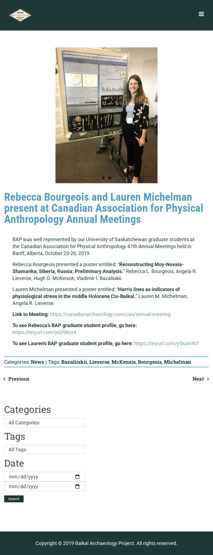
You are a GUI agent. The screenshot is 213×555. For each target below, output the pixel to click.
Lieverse (99, 361)
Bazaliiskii (74, 361)
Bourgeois (150, 361)
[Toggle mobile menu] (202, 14)
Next (198, 378)
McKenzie (123, 361)
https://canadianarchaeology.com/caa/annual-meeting (110, 314)
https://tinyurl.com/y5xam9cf (166, 343)
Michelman (177, 361)
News (37, 361)
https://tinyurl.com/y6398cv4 (44, 332)
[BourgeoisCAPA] (106, 115)
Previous (18, 378)
